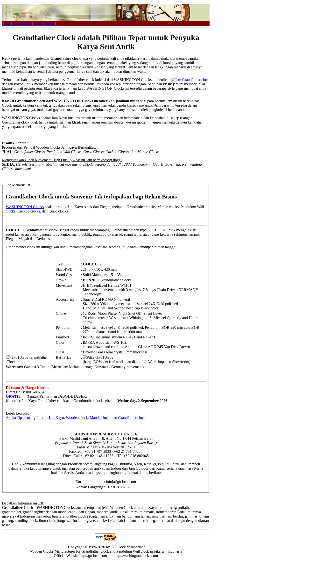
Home (7, 23)
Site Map (37, 23)
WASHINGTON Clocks (25, 207)
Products (27, 23)
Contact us (49, 23)
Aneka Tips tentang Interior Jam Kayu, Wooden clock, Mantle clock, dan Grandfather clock (76, 418)
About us (16, 23)
